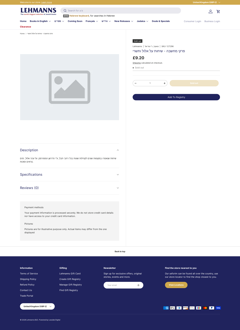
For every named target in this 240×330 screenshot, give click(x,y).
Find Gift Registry (68, 290)
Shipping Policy (28, 279)
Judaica (141, 21)
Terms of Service (29, 273)
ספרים (57, 21)
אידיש (105, 21)
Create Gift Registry (70, 279)
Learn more (46, 2)
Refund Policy (27, 284)
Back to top (120, 251)
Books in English (39, 21)
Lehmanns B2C (32, 320)
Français (90, 21)
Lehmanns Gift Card (70, 273)
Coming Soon (75, 21)
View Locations (176, 285)
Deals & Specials (161, 21)
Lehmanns (137, 46)
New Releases (122, 21)
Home (23, 21)
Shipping (137, 63)
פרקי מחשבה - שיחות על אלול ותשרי (40, 33)
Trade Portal (26, 295)
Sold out (194, 83)
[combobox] (120, 10)
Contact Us (26, 290)
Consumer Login (192, 21)
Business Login (212, 21)
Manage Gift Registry (70, 284)
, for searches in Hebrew (92, 15)
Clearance (25, 26)
